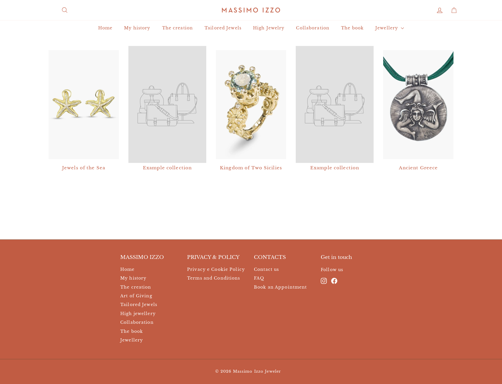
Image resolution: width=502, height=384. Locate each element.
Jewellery (387, 28)
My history (137, 28)
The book (352, 28)
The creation (177, 28)
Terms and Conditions (213, 278)
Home (105, 28)
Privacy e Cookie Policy (216, 269)
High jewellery (138, 313)
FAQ (259, 278)
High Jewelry (269, 28)
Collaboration (312, 28)
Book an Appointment (280, 287)
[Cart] (454, 10)
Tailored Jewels (223, 28)
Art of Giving (136, 295)
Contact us (266, 269)
